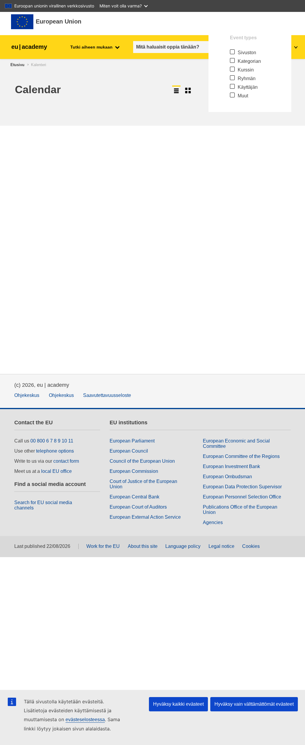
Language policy (182, 546)
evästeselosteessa (85, 719)
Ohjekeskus (26, 395)
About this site (143, 546)
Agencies (213, 522)
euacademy (29, 46)
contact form (66, 461)
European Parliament (132, 440)
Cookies (251, 546)
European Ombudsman (227, 476)
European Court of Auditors (138, 506)
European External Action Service (145, 517)
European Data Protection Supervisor (242, 486)
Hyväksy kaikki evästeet (178, 704)
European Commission (134, 471)
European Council (129, 450)
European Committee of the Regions (241, 456)
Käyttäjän (248, 87)
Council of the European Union (142, 461)
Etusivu (17, 65)
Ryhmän (247, 78)
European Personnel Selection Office (242, 496)
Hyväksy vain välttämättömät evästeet (254, 704)
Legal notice (221, 546)
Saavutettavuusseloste (107, 395)
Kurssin (246, 69)
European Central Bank (134, 496)
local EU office (56, 471)
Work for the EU (103, 546)
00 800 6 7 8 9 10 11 (51, 440)
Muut (243, 95)
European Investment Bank (231, 466)
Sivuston (247, 52)
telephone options (55, 450)
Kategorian (249, 61)
